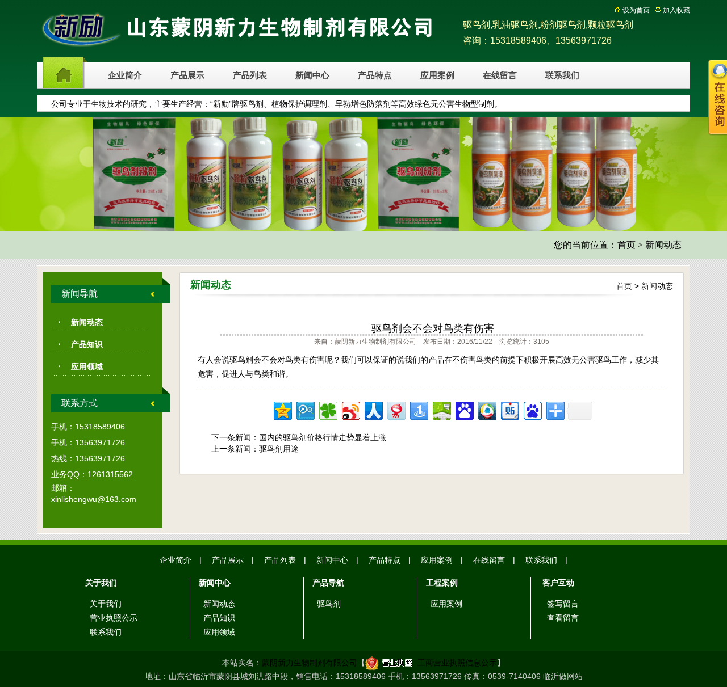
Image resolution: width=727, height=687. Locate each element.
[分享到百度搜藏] (463, 409)
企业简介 (125, 75)
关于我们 (106, 603)
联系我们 (562, 75)
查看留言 (563, 617)
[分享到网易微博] (395, 409)
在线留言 (500, 75)
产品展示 (187, 75)
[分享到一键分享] (418, 409)
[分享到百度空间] (441, 409)
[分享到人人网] (372, 409)
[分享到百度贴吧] (509, 409)
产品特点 (375, 75)
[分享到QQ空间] (282, 409)
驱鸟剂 (329, 603)
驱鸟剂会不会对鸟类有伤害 (432, 328)
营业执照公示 (113, 617)
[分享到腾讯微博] (304, 409)
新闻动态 (663, 245)
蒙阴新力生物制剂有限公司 (309, 662)
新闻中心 (312, 75)
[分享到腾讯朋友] (327, 409)
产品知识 (87, 344)
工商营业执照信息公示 (457, 662)
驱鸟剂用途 (279, 448)
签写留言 (563, 603)
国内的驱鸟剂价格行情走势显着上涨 (322, 437)
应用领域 (87, 366)
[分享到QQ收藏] (486, 409)
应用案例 (437, 75)
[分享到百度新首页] (531, 409)
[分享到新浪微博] (350, 409)
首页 (626, 245)
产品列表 (250, 75)
